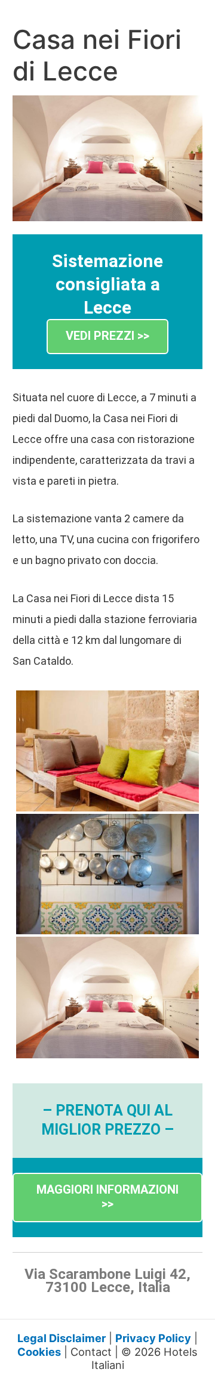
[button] (107, 336)
